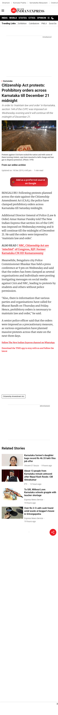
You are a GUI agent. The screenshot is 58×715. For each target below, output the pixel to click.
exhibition (22, 23)
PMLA (44, 23)
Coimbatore (34, 23)
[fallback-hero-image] (12, 460)
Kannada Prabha (19, 3)
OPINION (41, 18)
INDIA (5, 18)
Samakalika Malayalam (39, 3)
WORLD (13, 18)
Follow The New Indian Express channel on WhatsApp (28, 342)
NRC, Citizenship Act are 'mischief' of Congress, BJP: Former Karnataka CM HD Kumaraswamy (25, 249)
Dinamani (6, 3)
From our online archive (14, 165)
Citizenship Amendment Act (13, 396)
